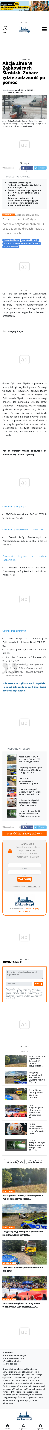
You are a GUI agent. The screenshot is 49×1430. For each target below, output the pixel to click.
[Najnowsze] (23, 1426)
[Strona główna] (7, 1426)
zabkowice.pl (38, 1389)
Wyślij (38, 983)
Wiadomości (8, 215)
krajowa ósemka (11, 247)
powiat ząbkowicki (30, 240)
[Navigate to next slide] (45, 6)
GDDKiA (36, 243)
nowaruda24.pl (10, 1389)
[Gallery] (24, 6)
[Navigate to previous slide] (4, 6)
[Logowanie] (40, 1426)
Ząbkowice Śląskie (11, 240)
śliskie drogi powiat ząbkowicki (17, 243)
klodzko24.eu (24, 1389)
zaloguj (24, 879)
